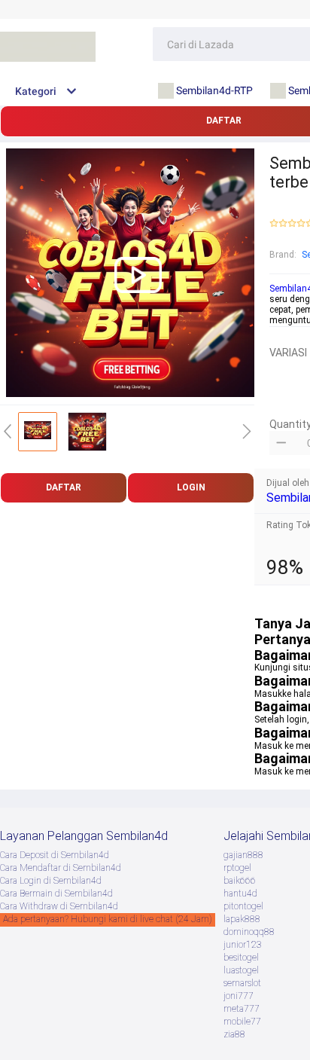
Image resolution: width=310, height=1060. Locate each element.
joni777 (238, 996)
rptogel (237, 868)
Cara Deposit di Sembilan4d (54, 855)
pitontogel (243, 906)
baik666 (239, 880)
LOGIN (191, 487)
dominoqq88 (249, 932)
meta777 (241, 1008)
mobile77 (242, 1021)
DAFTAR (63, 487)
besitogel (241, 957)
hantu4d (240, 893)
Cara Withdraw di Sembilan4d (59, 906)
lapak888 (241, 919)
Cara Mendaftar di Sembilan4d (60, 868)
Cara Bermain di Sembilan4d (56, 893)
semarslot (242, 983)
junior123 (242, 944)
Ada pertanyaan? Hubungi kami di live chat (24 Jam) (107, 919)
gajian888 (243, 855)
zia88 (234, 1034)
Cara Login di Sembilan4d (51, 880)
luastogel (241, 970)
